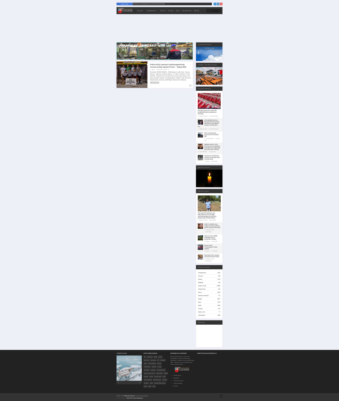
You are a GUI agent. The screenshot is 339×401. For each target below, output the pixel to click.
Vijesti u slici (209, 312)
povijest (146, 376)
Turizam (171, 10)
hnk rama (153, 360)
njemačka (146, 370)
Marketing (176, 378)
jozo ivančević (152, 363)
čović (153, 386)
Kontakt (175, 386)
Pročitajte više (155, 83)
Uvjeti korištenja (177, 383)
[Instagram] (218, 4)
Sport (178, 10)
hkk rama (146, 360)
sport (151, 383)
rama (164, 376)
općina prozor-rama (149, 373)
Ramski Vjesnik (130, 396)
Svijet (207, 161)
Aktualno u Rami (124, 4)
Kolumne (209, 276)
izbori (145, 363)
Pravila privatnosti (178, 380)
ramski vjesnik (148, 379)
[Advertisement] (169, 29)
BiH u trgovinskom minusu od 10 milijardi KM (211, 134)
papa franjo (159, 373)
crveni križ (150, 357)
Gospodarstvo (151, 10)
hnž (158, 360)
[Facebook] (215, 4)
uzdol (149, 386)
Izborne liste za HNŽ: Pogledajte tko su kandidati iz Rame (210, 237)
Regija (209, 299)
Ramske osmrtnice (209, 295)
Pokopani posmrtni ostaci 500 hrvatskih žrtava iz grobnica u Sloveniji (207, 112)
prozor (151, 376)
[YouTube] (221, 4)
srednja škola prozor (160, 383)
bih (145, 357)
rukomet (164, 379)
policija (166, 373)
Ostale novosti (203, 116)
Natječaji (209, 282)
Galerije (196, 10)
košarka (154, 366)
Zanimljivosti (186, 10)
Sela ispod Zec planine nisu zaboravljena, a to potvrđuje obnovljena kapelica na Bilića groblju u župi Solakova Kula (207, 215)
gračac (160, 357)
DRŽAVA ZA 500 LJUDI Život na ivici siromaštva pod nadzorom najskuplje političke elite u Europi (212, 147)
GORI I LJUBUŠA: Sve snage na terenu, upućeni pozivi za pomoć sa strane (212, 225)
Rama (207, 241)
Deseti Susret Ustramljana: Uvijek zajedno (210, 247)
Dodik (155, 357)
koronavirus (147, 366)
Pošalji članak (177, 375)
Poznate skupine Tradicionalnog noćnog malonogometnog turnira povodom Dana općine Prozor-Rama (161, 3)
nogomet (153, 370)
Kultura (163, 10)
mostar (159, 366)
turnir (145, 386)
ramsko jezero (157, 379)
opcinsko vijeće (161, 370)
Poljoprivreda (209, 289)
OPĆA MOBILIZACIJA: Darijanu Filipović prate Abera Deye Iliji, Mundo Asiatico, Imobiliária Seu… (208, 123)
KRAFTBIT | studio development (135, 398)
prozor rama (157, 376)
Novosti (140, 10)
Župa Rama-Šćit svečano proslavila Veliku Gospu (211, 255)
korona (159, 363)
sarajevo (146, 383)
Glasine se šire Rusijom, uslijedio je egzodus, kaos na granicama (212, 157)
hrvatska (162, 360)
